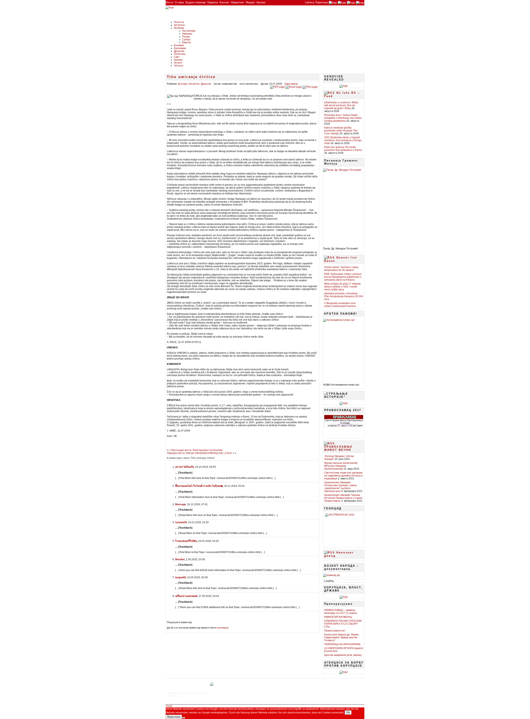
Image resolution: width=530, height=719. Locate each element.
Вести (169, 2)
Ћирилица (321, 2)
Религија (179, 27)
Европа (186, 42)
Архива (260, 2)
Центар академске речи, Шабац (342, 655)
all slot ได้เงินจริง (184, 466)
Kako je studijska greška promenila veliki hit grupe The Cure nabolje (341, 130)
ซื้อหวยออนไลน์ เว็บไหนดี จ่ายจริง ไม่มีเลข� (199, 486)
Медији (250, 2)
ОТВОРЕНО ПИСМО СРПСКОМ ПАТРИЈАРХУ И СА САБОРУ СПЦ (342, 623)
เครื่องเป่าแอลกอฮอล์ (186, 596)
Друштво (179, 51)
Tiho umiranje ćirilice (191, 77)
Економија (180, 48)
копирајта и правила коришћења (187, 692)
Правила (212, 2)
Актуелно (179, 25)
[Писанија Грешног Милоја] (343, 206)
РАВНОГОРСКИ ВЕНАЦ (338, 617)
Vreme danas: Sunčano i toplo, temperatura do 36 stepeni (341, 269)
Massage (180, 504)
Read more (173, 716)
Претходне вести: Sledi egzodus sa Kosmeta (197, 450)
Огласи (178, 62)
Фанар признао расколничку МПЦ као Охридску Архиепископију (341, 466)
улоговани (223, 627)
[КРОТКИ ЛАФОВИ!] (343, 349)
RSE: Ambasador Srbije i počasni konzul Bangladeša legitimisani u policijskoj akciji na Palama (342, 277)
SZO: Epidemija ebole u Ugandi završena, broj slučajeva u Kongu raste (343, 140)
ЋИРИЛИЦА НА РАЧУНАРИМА (342, 644)
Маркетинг (237, 2)
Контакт (224, 2)
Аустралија (188, 30)
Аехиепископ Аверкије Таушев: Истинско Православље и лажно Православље (343, 498)
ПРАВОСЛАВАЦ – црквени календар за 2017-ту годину (340, 611)
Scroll (169, 706)
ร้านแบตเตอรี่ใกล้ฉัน (186, 541)
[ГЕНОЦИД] (343, 528)
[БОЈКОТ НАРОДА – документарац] (331, 575)
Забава (178, 59)
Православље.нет (335, 630)
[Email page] (293, 86)
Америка (187, 33)
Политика (179, 54)
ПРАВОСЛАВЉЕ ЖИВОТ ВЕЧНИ (338, 448)
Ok (348, 712)
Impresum (173, 695)
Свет (177, 56)
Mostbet (180, 559)
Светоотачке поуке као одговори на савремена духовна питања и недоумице (343, 475)
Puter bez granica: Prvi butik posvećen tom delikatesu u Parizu (343, 148)
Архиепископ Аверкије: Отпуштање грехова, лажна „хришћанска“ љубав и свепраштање (340, 487)
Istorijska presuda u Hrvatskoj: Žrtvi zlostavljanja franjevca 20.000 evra (343, 296)
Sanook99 (181, 522)
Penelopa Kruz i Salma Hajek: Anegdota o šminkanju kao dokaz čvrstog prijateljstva (343, 118)
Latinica (309, 2)
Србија (186, 39)
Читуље (178, 65)
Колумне (179, 45)
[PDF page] (277, 86)
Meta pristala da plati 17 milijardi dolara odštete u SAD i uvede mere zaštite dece (342, 286)
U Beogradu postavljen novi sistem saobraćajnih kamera (340, 305)
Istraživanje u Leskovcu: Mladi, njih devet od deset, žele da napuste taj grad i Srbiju (341, 105)
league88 (180, 577)
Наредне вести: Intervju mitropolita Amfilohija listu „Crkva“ (199, 453)
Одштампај (291, 83)
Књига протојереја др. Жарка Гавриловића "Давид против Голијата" (341, 637)
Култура (182, 83)
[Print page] (310, 86)
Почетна (179, 22)
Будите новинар (196, 2)
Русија (186, 36)
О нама (179, 2)
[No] (183, 717)
